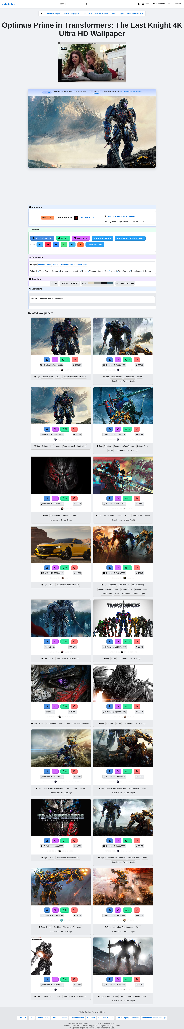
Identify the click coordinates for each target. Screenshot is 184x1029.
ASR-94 (68, 370)
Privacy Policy (43, 1018)
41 (128, 498)
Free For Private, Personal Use (121, 216)
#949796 (97, 283)
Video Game (44, 271)
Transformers (123, 271)
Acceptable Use (77, 1018)
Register (177, 4)
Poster (84, 271)
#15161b (104, 283)
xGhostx (130, 508)
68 (66, 498)
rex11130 (68, 920)
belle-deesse (130, 652)
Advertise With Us (105, 1018)
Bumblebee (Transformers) (124, 446)
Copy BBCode (95, 245)
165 (66, 360)
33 (66, 642)
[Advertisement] (92, 186)
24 (66, 979)
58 (66, 429)
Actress (67, 271)
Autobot (113, 271)
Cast (106, 271)
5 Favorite (82, 238)
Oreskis (130, 578)
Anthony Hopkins (141, 589)
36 (128, 841)
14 (66, 910)
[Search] (86, 4)
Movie (58, 377)
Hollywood (146, 271)
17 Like (64, 238)
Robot (127, 515)
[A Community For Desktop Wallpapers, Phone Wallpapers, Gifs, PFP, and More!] (41, 13)
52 (128, 642)
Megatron (76, 271)
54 (66, 568)
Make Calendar (102, 238)
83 (128, 360)
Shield (115, 996)
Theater (92, 271)
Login (169, 4)
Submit (147, 4)
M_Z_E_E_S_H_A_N (130, 370)
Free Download (43, 238)
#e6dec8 (91, 283)
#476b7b (110, 283)
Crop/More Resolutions (130, 238)
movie (55, 265)
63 (128, 429)
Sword (119, 515)
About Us (22, 1018)
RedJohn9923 (86, 217)
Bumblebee (135, 271)
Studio (100, 271)
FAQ (32, 1018)
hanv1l (68, 578)
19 (66, 706)
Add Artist (47, 218)
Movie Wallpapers (72, 13)
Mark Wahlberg (138, 585)
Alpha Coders (8, 4)
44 (128, 568)
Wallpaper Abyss (53, 13)
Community (160, 4)
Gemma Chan (124, 585)
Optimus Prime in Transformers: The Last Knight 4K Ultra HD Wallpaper (113, 13)
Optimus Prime (44, 265)
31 (128, 771)
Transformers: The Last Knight (74, 265)
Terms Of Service (59, 1018)
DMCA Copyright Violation (128, 1018)
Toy (61, 271)
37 (66, 771)
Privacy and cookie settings (154, 1018)
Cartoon (54, 271)
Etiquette (91, 1018)
